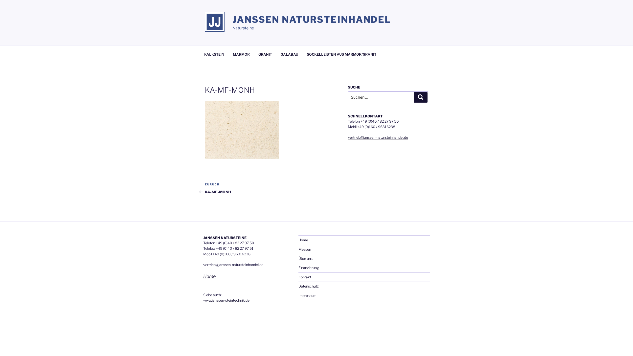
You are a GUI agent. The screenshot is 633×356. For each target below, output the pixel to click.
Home (209, 276)
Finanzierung (308, 268)
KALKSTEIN (214, 54)
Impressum (307, 295)
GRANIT (265, 54)
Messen (304, 249)
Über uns (305, 258)
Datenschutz (308, 286)
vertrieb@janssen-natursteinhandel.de (378, 137)
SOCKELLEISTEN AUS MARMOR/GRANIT (341, 54)
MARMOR (241, 54)
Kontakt (304, 277)
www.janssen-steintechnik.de (226, 300)
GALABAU (289, 54)
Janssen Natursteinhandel (311, 19)
